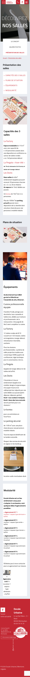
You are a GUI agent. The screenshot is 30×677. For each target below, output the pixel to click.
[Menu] (26, 2)
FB (22, 2)
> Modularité (10, 90)
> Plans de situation (13, 80)
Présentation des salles (15, 52)
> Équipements (10, 85)
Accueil (5, 58)
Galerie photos (15, 47)
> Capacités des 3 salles (14, 75)
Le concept (15, 41)
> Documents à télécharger (9, 637)
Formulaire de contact (18, 2)
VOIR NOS (9, 2)
